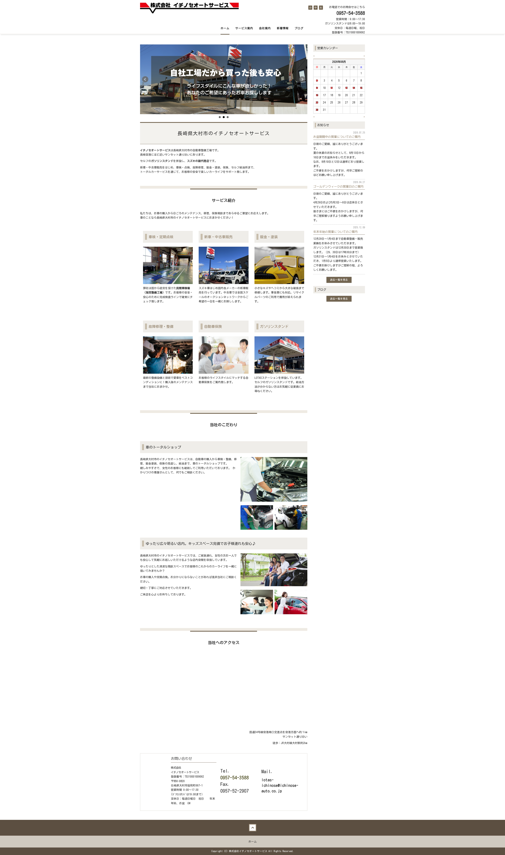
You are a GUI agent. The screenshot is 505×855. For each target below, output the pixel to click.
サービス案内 (244, 28)
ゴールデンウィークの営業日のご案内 (338, 186)
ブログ (299, 28)
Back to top (252, 828)
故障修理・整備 (161, 326)
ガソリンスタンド (274, 326)
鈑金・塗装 (269, 237)
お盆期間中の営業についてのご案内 (337, 137)
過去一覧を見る (339, 279)
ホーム (225, 28)
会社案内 (265, 28)
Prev (145, 79)
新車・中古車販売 (218, 237)
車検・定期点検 (161, 237)
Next (302, 79)
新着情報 (283, 28)
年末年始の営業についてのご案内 (335, 232)
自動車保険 (213, 326)
